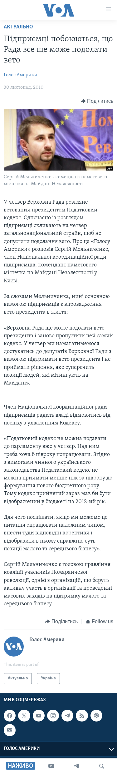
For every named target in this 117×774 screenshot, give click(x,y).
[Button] (97, 101)
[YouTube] (51, 766)
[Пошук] (101, 766)
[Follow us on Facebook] (10, 716)
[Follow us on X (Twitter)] (24, 716)
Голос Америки (20, 74)
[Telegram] (76, 766)
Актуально (18, 27)
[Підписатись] (10, 730)
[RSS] (82, 716)
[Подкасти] (96, 716)
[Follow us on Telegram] (67, 716)
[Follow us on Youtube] (39, 716)
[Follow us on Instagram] (53, 716)
